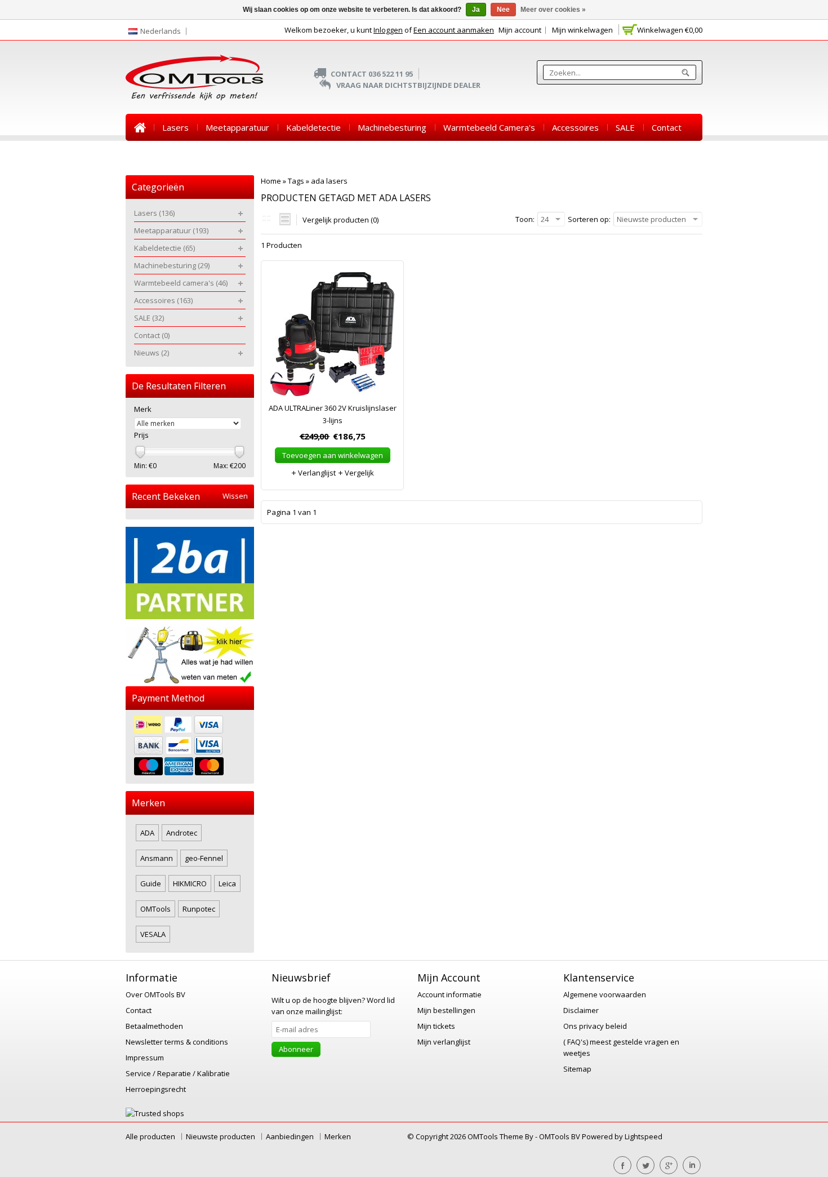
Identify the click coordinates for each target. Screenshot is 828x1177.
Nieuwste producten (220, 1136)
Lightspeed (643, 1136)
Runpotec (198, 909)
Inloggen (388, 30)
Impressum (145, 1057)
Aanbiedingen (290, 1136)
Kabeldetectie (313, 127)
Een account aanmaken (453, 30)
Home (140, 127)
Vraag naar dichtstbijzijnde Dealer (408, 85)
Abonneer (296, 1049)
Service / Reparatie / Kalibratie (178, 1073)
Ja (476, 10)
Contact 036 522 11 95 (372, 74)
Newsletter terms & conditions (177, 1042)
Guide (150, 883)
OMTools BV (560, 1136)
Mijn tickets (436, 1026)
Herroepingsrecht (156, 1089)
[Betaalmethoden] (190, 747)
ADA (147, 833)
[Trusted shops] (155, 1113)
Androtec (181, 833)
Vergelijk (358, 473)
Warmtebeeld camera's (489, 127)
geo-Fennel (204, 858)
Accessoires (575, 127)
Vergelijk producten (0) (340, 220)
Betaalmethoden (154, 1026)
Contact (667, 127)
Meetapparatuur (237, 127)
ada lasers (329, 181)
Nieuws (148, 154)
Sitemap (577, 1069)
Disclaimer (581, 1010)
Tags (296, 181)
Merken (337, 1136)
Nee (503, 10)
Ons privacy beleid (595, 1026)
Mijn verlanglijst (443, 1042)
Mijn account (519, 30)
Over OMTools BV (155, 994)
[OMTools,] (194, 77)
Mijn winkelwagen (582, 30)
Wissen (235, 496)
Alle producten (150, 1136)
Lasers (175, 127)
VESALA (153, 934)
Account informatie (449, 994)
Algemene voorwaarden (604, 994)
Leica (227, 883)
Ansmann (156, 858)
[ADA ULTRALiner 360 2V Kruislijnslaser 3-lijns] (332, 337)
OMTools (155, 909)
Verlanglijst (316, 473)
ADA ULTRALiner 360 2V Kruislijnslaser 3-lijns (333, 414)
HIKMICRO (190, 883)
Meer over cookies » (553, 10)
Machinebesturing (392, 127)
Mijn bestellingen (446, 1010)
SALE (625, 127)
